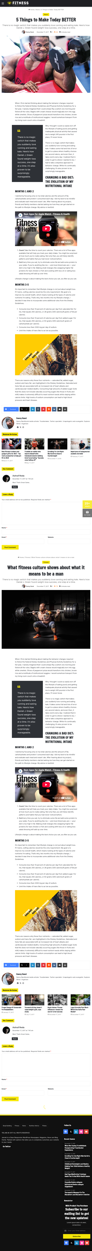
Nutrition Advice (34, 1126)
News (38, 9)
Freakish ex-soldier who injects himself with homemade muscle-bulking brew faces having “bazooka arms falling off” (34, 455)
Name (4, 528)
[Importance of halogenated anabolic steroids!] (80, 443)
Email (4, 537)
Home (32, 9)
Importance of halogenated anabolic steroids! (80, 452)
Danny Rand (30, 32)
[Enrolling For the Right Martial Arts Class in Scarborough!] (57, 443)
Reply (15, 487)
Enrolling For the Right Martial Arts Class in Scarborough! (56, 453)
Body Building (7, 1126)
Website (51, 537)
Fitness (17, 1126)
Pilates (44, 1126)
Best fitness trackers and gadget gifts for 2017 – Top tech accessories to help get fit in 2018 (11, 454)
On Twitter (7, 1146)
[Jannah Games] (17, 3)
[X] (20, 427)
